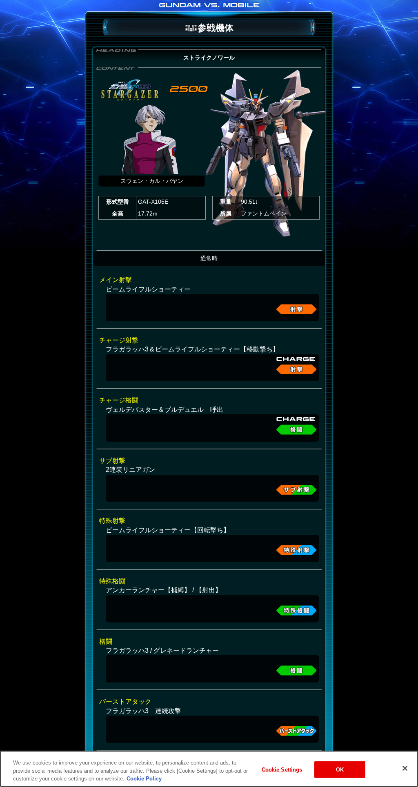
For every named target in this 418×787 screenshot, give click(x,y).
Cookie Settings (282, 769)
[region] (209, 769)
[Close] (405, 768)
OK (340, 769)
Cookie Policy (144, 779)
